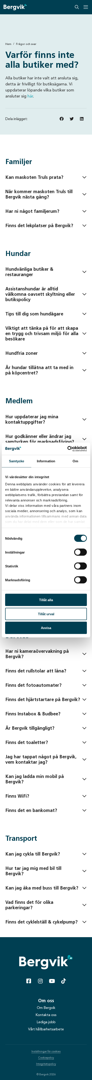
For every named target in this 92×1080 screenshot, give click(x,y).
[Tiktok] (63, 980)
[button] (61, 119)
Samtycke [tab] (16, 461)
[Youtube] (51, 980)
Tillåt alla (46, 600)
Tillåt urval (46, 614)
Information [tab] (46, 461)
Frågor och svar (26, 44)
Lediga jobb (46, 1022)
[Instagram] (40, 980)
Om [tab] (75, 461)
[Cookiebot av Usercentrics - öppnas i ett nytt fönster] (67, 449)
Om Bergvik (46, 1008)
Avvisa (46, 628)
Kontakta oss (46, 1015)
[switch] (80, 552)
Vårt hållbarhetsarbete (46, 1029)
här (30, 96)
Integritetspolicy (46, 1063)
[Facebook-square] (28, 980)
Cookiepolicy (46, 1057)
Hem (8, 44)
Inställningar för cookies (46, 1051)
